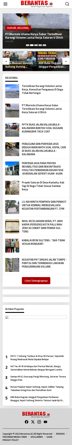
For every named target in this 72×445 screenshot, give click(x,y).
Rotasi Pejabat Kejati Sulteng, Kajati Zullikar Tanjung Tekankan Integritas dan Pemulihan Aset (37, 388)
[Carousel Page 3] (36, 45)
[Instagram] (39, 422)
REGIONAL (23, 28)
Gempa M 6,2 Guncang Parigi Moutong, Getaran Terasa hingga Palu (38, 378)
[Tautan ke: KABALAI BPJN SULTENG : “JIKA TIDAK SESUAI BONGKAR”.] (12, 245)
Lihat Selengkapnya (36, 281)
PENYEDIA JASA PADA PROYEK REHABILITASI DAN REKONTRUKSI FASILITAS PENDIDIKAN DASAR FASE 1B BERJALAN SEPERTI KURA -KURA (42, 168)
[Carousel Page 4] (40, 45)
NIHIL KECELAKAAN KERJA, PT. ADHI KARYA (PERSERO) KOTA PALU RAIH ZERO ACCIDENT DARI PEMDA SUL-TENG (42, 226)
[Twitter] (33, 422)
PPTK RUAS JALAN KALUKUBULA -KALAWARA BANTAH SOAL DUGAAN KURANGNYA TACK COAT (42, 128)
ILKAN (49, 437)
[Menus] (5, 4)
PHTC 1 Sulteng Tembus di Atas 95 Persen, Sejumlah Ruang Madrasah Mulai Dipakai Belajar (37, 357)
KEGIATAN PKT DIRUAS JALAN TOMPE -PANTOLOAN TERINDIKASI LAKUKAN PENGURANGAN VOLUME (44, 263)
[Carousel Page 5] (44, 45)
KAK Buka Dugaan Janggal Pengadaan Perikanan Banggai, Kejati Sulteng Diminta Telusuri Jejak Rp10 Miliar (52, 64)
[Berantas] (36, 4)
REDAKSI (60, 433)
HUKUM (11, 28)
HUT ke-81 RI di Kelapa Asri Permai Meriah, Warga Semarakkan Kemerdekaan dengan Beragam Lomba (36, 368)
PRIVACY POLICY (11, 440)
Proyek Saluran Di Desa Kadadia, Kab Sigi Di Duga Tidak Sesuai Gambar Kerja (43, 185)
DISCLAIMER (37, 437)
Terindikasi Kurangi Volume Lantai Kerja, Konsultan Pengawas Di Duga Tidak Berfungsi (42, 89)
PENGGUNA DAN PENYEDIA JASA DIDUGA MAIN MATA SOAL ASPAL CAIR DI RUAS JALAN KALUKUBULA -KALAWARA (44, 149)
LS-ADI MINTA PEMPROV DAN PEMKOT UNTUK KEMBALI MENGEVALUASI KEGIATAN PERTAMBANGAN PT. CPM (44, 205)
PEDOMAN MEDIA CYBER (15, 437)
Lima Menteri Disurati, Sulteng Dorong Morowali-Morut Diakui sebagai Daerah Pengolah (19, 64)
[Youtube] (45, 422)
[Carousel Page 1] (27, 45)
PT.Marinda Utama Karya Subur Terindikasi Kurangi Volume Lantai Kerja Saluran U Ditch (34, 35)
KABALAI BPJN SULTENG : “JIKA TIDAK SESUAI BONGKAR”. (43, 242)
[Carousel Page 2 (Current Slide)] (32, 45)
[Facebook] (26, 422)
